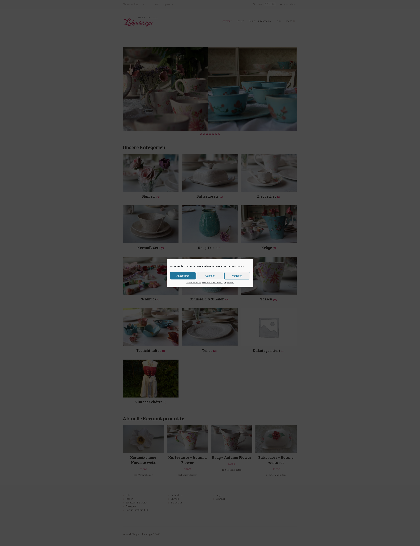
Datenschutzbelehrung (212, 282)
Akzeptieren (183, 275)
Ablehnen (210, 275)
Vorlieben (237, 275)
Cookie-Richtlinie (193, 282)
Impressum (229, 282)
